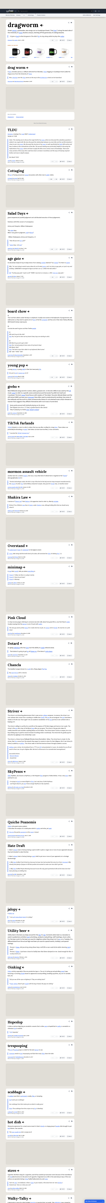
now (27, 410)
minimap (10, 583)
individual (17, 648)
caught (27, 984)
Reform (27, 501)
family (65, 476)
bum (10, 72)
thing (43, 1054)
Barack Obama (14, 756)
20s (40, 369)
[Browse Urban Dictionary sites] (11, 11)
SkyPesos (10, 787)
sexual (26, 175)
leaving (16, 1050)
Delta (9, 776)
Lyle (68, 947)
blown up (34, 651)
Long (22, 134)
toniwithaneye (17, 633)
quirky (38, 828)
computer (44, 320)
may (48, 717)
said (20, 245)
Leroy (10, 554)
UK (70, 391)
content (43, 263)
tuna (13, 1132)
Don (10, 1100)
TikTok (10, 427)
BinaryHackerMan (19, 355)
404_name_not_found (19, 787)
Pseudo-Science (41, 15)
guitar (62, 36)
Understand (31, 134)
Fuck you (55, 273)
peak (50, 828)
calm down (48, 651)
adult (23, 369)
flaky (33, 1096)
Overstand (10, 557)
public (48, 175)
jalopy (9, 920)
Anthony (11, 747)
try (39, 36)
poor (66, 776)
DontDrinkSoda (16, 987)
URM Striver (15, 761)
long (27, 648)
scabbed (11, 1096)
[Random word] (91, 11)
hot (20, 1132)
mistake (56, 501)
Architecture (43, 78)
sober (68, 622)
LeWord (15, 583)
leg (35, 1109)
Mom (10, 1109)
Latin (29, 669)
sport (33, 856)
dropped (31, 397)
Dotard (9, 655)
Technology (31, 15)
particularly (24, 1096)
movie (32, 832)
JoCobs (15, 1112)
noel (15, 1183)
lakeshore (17, 957)
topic (19, 550)
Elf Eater (16, 557)
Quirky (9, 826)
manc (46, 1179)
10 (11, 1032)
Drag (55, 30)
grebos (36, 410)
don (25, 784)
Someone (12, 1054)
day (40, 935)
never (23, 395)
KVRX (21, 487)
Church (13, 484)
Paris (32, 782)
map (10, 571)
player (15, 850)
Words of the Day (10, 15)
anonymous (15, 655)
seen (45, 1026)
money (47, 628)
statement (25, 550)
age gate (10, 276)
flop (45, 669)
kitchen (60, 1183)
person (14, 30)
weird (25, 429)
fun (16, 741)
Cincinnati (65, 862)
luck (9, 1128)
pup (23, 373)
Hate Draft (10, 874)
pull (14, 917)
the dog (16, 376)
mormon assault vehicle (13, 487)
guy (16, 728)
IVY (40, 747)
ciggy (32, 1183)
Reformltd (17, 511)
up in (21, 241)
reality (40, 624)
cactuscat (14, 413)
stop (21, 1054)
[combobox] (55, 11)
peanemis (23, 832)
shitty (10, 913)
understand (13, 550)
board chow (10, 355)
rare (15, 1028)
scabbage (10, 1112)
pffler (15, 874)
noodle (17, 1132)
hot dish (9, 1135)
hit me (16, 673)
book (18, 782)
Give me (11, 832)
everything (31, 571)
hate (14, 862)
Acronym (10, 134)
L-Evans (13, 160)
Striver (9, 761)
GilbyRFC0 (16, 248)
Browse (18, 15)
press (13, 393)
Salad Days (10, 248)
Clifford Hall (15, 1135)
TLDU (9, 160)
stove (9, 1188)
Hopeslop (10, 1035)
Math (60, 144)
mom (12, 673)
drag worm (10, 81)
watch (68, 263)
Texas (20, 33)
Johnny (16, 984)
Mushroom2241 (20, 835)
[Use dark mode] (99, 11)
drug (26, 1179)
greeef (15, 178)
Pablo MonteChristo (19, 81)
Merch (70, 40)
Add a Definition (87, 15)
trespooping (11, 1057)
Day (22, 484)
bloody (32, 410)
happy (26, 628)
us (27, 651)
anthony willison (15, 1188)
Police (9, 971)
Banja (15, 276)
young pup (10, 376)
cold (27, 233)
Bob (10, 336)
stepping (14, 78)
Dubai (31, 505)
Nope (17, 952)
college (45, 715)
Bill (10, 273)
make (42, 648)
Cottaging (10, 178)
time (34, 320)
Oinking (9, 987)
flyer (41, 776)
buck (17, 36)
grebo (9, 413)
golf (28, 937)
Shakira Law (10, 511)
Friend (11, 575)
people (34, 328)
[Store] (95, 11)
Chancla (9, 676)
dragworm (10, 40)
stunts (24, 917)
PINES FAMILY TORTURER (22, 436)
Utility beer (10, 957)
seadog (16, 40)
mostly (16, 571)
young (20, 373)
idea (49, 554)
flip (43, 669)
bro (28, 433)
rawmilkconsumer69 (18, 1035)
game (44, 266)
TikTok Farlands (11, 436)
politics (22, 743)
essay (43, 140)
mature (56, 263)
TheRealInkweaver (19, 1057)
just (16, 373)
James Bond (18, 917)
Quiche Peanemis (12, 835)
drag (24, 78)
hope (11, 984)
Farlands (24, 433)
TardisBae (15, 676)
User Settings (96, 15)
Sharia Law (18, 501)
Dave (17, 947)
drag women (20, 117)
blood (31, 233)
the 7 (58, 554)
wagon (25, 476)
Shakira (39, 505)
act (11, 175)
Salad (11, 245)
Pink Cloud (10, 633)
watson (14, 920)
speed (62, 971)
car (13, 913)
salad (11, 230)
